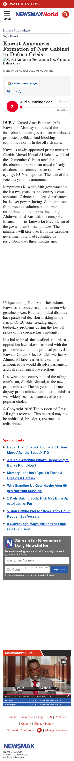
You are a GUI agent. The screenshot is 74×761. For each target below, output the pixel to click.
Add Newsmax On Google (24, 83)
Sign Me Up (59, 570)
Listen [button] (8, 696)
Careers (26, 723)
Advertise (27, 717)
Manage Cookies (56, 730)
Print (9, 91)
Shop (39, 717)
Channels (24, 696)
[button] (65, 14)
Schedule (41, 696)
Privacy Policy (43, 723)
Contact (12, 717)
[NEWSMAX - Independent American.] (37, 14)
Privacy (9, 575)
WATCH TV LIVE (25, 4)
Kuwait (14, 36)
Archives (61, 717)
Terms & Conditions (20, 730)
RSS (49, 717)
